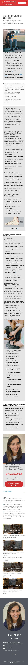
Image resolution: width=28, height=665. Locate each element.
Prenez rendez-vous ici (14, 484)
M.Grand (7, 20)
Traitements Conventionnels (11, 96)
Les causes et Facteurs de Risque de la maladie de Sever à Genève (14, 90)
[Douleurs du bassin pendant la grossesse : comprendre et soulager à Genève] (13, 583)
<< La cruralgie (7, 491)
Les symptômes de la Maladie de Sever (13, 92)
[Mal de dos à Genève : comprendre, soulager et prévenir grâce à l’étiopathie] (13, 545)
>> (24, 493)
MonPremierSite (14, 662)
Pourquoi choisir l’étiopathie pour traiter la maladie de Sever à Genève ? (13, 100)
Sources (6, 102)
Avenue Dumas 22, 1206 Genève (12, 642)
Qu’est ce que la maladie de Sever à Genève (13, 88)
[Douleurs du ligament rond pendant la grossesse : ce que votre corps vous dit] (13, 529)
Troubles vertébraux (18, 23)
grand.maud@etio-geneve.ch (12, 650)
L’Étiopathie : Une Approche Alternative (13, 98)
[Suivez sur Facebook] (12, 654)
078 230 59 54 (8, 647)
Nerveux (11, 21)
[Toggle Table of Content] (22, 86)
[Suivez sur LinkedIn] (15, 654)
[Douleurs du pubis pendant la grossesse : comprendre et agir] (13, 567)
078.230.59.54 (14, 474)
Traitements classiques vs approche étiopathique (12, 94)
